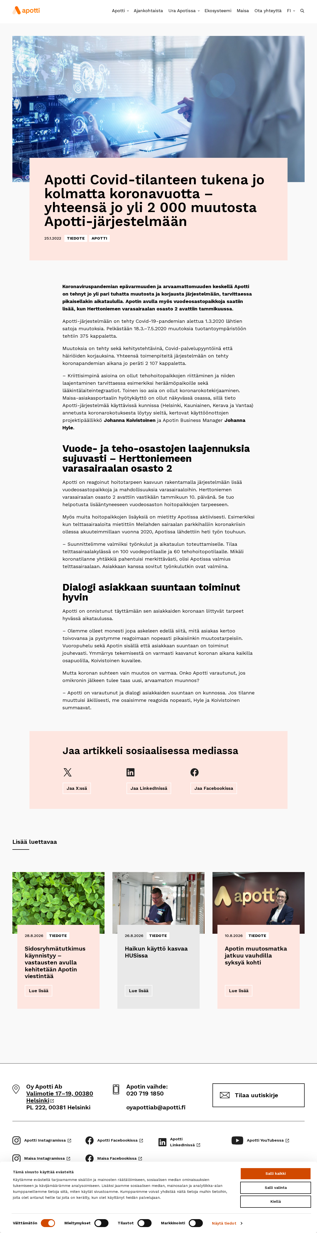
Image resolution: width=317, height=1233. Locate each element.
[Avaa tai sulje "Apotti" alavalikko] (128, 11)
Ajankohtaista (148, 10)
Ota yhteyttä (268, 10)
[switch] (101, 1223)
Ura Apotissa (182, 10)
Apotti (118, 10)
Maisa (243, 10)
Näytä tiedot (224, 1223)
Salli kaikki (275, 1173)
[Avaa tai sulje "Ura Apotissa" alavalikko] (199, 11)
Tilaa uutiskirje (256, 1095)
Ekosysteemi (218, 10)
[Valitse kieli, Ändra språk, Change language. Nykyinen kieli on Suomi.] (294, 11)
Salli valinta (276, 1187)
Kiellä (275, 1201)
